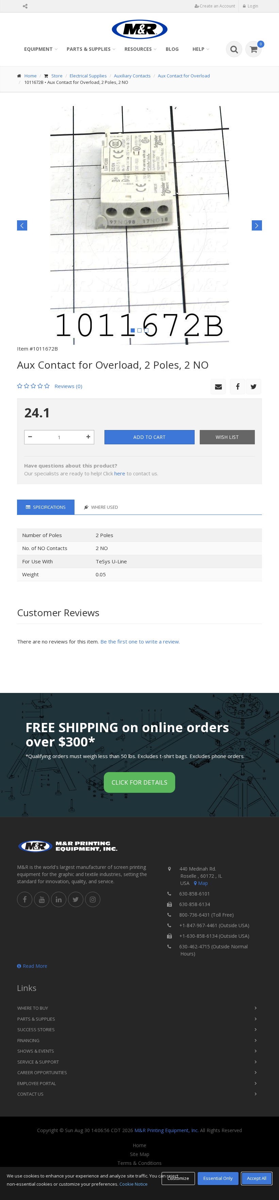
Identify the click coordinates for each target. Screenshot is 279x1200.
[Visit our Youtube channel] (41, 899)
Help (198, 49)
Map (203, 883)
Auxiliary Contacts (132, 76)
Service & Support (38, 1062)
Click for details (139, 782)
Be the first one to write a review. (140, 641)
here (119, 473)
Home (30, 76)
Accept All (256, 1178)
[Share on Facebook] (237, 386)
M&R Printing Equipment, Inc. (166, 1130)
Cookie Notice (133, 1184)
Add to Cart (149, 437)
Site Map (139, 1154)
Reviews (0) (68, 386)
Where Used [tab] (104, 507)
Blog (172, 49)
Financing (28, 1040)
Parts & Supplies (89, 49)
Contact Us (30, 1094)
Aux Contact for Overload (184, 76)
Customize (178, 1178)
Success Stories (36, 1029)
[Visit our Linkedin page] (58, 899)
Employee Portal (36, 1083)
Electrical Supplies (88, 76)
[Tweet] (253, 386)
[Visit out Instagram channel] (92, 899)
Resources (138, 49)
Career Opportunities (42, 1072)
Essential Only (218, 1178)
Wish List (227, 437)
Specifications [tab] (49, 507)
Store (57, 76)
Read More (35, 966)
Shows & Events (35, 1051)
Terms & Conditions (139, 1163)
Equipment (38, 49)
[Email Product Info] (218, 386)
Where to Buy (32, 1008)
